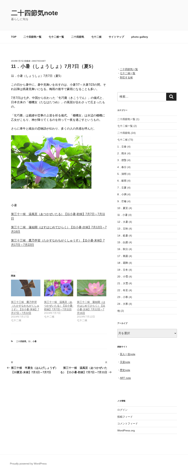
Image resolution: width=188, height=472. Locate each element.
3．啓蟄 (121, 160)
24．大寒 (122, 303)
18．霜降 (122, 262)
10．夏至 (122, 208)
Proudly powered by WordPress (28, 463)
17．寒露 (122, 256)
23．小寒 (122, 297)
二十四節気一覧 (32, 36)
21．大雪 (122, 283)
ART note (125, 377)
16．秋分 (122, 249)
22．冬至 (122, 290)
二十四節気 (77, 36)
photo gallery (139, 36)
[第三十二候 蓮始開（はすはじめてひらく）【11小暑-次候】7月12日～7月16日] (91, 288)
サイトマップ (116, 36)
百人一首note (127, 354)
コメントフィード (127, 423)
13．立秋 (122, 228)
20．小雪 (122, 276)
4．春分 (121, 167)
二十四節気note (34, 13)
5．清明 (121, 173)
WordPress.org (126, 430)
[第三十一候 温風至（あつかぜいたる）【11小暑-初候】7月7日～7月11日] (58, 288)
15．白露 (122, 242)
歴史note (125, 370)
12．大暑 (122, 221)
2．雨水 (121, 153)
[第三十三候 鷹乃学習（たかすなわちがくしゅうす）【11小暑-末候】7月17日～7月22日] (25, 288)
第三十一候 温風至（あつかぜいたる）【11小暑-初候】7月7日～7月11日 (58, 306)
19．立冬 (122, 269)
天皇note (125, 362)
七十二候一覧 (56, 36)
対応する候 (126, 77)
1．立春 (121, 146)
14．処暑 (122, 235)
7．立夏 (121, 187)
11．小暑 (32, 341)
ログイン (122, 409)
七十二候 (96, 36)
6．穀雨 (121, 180)
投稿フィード (125, 416)
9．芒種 (121, 201)
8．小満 (121, 194)
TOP (13, 36)
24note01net (39, 61)
